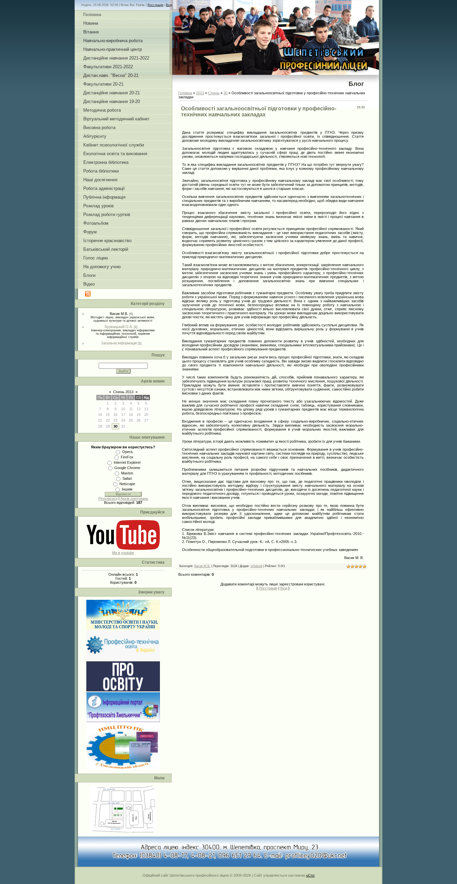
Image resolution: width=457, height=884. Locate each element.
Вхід (169, 5)
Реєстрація (155, 5)
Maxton (127, 473)
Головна (185, 93)
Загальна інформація (119, 343)
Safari (127, 478)
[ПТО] (123, 659)
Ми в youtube (123, 553)
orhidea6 (256, 566)
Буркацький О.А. (119, 327)
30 (115, 426)
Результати (107, 498)
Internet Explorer (127, 462)
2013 (200, 93)
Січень (213, 93)
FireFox (127, 457)
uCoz (310, 875)
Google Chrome (127, 468)
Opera (127, 452)
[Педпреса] (123, 690)
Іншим (127, 489)
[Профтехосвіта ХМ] (123, 721)
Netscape (127, 484)
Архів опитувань (134, 498)
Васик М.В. (119, 314)
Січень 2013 (123, 392)
